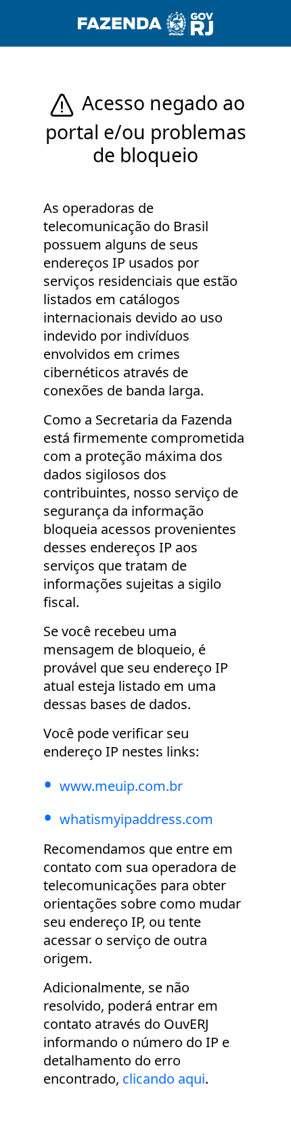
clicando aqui (163, 1078)
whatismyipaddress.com (136, 819)
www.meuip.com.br (121, 786)
